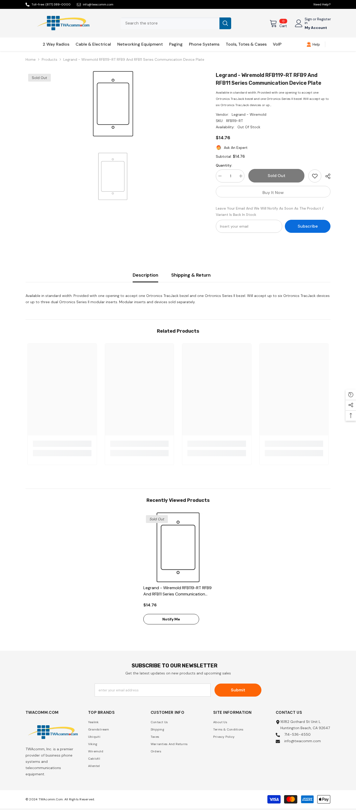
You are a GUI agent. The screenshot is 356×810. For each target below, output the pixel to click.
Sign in (308, 21)
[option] (113, 103)
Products (49, 59)
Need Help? (322, 4)
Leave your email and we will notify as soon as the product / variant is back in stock (270, 211)
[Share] (325, 176)
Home (31, 59)
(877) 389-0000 (58, 4)
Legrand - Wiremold (249, 114)
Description (145, 275)
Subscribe (308, 226)
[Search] (176, 23)
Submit (238, 690)
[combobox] (170, 23)
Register (324, 19)
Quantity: (224, 165)
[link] (313, 44)
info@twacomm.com (98, 4)
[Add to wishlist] (314, 175)
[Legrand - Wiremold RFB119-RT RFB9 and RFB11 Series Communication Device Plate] (178, 547)
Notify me (171, 619)
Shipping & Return (191, 275)
